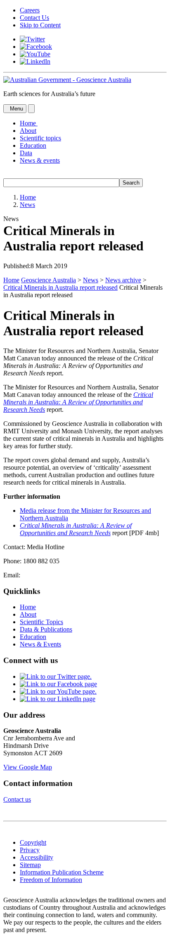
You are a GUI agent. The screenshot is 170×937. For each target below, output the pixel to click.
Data (26, 152)
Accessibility (36, 857)
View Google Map (27, 767)
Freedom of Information (51, 879)
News (27, 204)
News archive (123, 280)
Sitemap (30, 864)
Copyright (33, 842)
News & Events (40, 644)
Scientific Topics (41, 621)
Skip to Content (40, 25)
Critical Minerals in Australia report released (60, 287)
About (28, 130)
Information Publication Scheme (62, 872)
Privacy (30, 849)
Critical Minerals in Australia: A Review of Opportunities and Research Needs (78, 402)
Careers (30, 10)
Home (28, 197)
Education (33, 145)
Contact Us (34, 17)
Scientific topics (40, 138)
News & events (40, 160)
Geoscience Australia (48, 280)
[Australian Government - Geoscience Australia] (67, 79)
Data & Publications (46, 629)
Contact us (17, 799)
